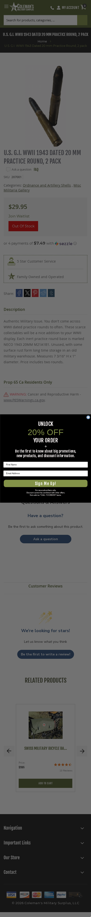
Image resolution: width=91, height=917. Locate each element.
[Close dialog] (88, 417)
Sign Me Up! (45, 483)
